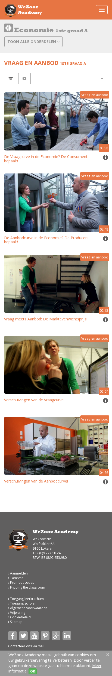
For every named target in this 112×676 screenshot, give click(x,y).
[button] (101, 78)
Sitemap (16, 621)
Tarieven (16, 578)
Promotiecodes (21, 582)
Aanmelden (18, 573)
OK (32, 671)
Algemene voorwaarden (28, 608)
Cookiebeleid (20, 617)
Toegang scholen (22, 603)
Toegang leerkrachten (26, 598)
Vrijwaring (17, 612)
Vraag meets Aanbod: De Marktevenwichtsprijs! (45, 318)
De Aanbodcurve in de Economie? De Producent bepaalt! (46, 239)
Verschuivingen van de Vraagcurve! (34, 399)
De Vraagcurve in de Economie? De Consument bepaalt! (46, 158)
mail (41, 646)
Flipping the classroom (27, 587)
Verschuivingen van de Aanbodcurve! (36, 481)
